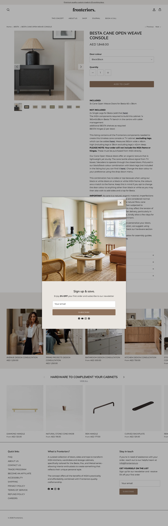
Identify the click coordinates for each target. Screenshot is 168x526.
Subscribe (84, 312)
